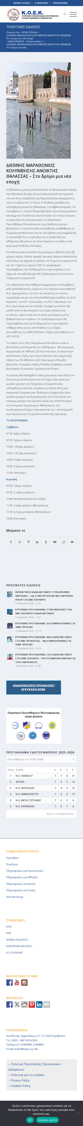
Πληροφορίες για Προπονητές (24, 871)
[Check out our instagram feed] (24, 982)
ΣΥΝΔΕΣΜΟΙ (41, 2)
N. (61, 769)
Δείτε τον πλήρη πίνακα (60, 813)
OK (30, 1120)
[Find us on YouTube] (17, 982)
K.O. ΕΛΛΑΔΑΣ (14, 952)
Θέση (10, 769)
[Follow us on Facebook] (9, 982)
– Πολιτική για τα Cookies (26, 1075)
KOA (8, 926)
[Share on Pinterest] (28, 542)
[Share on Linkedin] (39, 1004)
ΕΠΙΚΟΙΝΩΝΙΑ (60, 2)
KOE (8, 933)
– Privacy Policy (19, 1080)
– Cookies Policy (19, 1086)
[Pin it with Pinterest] (32, 1004)
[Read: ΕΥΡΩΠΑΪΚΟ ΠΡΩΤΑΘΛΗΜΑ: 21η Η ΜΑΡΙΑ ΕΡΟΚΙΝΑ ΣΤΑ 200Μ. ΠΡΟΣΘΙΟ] (9, 625)
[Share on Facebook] (10, 542)
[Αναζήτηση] (63, 14)
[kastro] (38, 110)
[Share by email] (47, 1004)
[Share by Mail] (72, 542)
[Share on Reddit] (63, 542)
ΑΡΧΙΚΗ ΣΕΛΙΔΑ (21, 2)
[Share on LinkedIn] (37, 542)
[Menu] (71, 14)
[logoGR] (34, 14)
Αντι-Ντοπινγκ (15, 897)
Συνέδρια (12, 864)
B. (73, 769)
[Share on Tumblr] (46, 542)
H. (67, 769)
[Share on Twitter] (17, 1004)
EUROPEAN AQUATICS (19, 946)
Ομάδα (19, 769)
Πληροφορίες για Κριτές (21, 884)
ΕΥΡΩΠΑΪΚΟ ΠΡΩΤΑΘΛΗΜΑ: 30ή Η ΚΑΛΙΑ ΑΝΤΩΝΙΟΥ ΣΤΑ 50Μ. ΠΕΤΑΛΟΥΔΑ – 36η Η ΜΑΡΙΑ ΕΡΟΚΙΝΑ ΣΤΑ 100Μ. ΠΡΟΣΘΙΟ (43, 641)
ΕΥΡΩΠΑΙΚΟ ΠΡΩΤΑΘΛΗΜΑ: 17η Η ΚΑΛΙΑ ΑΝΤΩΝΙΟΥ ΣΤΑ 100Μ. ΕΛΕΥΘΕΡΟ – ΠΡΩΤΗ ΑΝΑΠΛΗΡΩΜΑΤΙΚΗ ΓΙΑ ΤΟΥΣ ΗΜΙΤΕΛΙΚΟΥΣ (45, 658)
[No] (78, 1113)
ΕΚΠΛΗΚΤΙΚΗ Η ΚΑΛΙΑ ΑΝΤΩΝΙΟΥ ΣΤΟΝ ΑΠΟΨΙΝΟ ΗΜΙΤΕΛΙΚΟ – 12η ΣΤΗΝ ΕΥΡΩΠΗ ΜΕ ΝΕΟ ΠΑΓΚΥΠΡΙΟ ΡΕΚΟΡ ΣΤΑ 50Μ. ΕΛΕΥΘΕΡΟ (44, 596)
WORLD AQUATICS (17, 939)
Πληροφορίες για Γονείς (20, 890)
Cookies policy (47, 1120)
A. (55, 769)
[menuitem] (63, 14)
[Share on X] (19, 542)
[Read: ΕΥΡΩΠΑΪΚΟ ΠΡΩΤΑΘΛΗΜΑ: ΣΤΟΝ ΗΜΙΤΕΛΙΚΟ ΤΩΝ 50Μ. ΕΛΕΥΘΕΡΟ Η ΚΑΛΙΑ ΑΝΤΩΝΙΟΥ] (9, 611)
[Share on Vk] (54, 542)
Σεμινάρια (12, 857)
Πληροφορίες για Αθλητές (22, 877)
